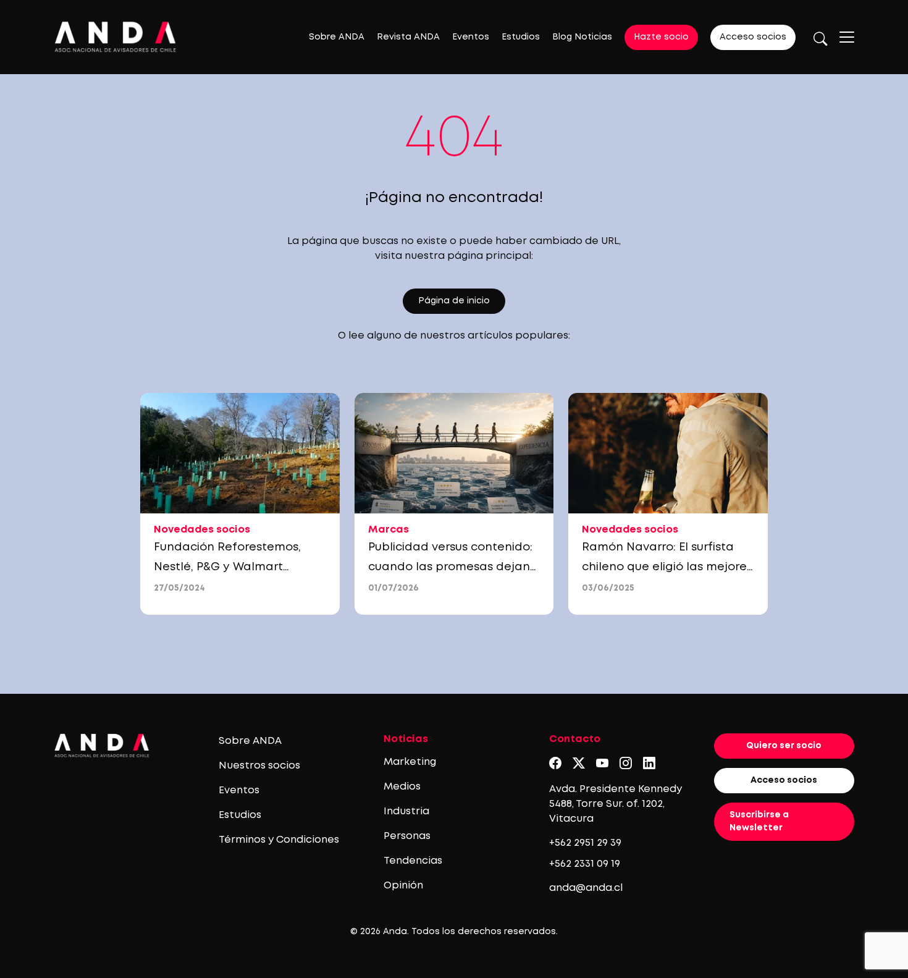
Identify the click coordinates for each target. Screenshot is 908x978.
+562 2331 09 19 (584, 864)
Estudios (521, 37)
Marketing (410, 762)
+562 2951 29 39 (585, 843)
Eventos (470, 37)
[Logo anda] (115, 36)
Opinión (403, 885)
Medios (402, 786)
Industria (406, 811)
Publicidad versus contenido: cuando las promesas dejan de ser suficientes (450, 567)
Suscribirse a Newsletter (759, 821)
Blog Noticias (582, 37)
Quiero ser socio (784, 745)
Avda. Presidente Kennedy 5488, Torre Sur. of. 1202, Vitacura (615, 804)
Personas (407, 836)
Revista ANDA (408, 37)
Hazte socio (661, 37)
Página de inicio (454, 301)
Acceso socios (753, 37)
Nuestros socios (259, 765)
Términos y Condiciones (279, 840)
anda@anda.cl (586, 888)
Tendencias (413, 861)
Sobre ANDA (336, 37)
